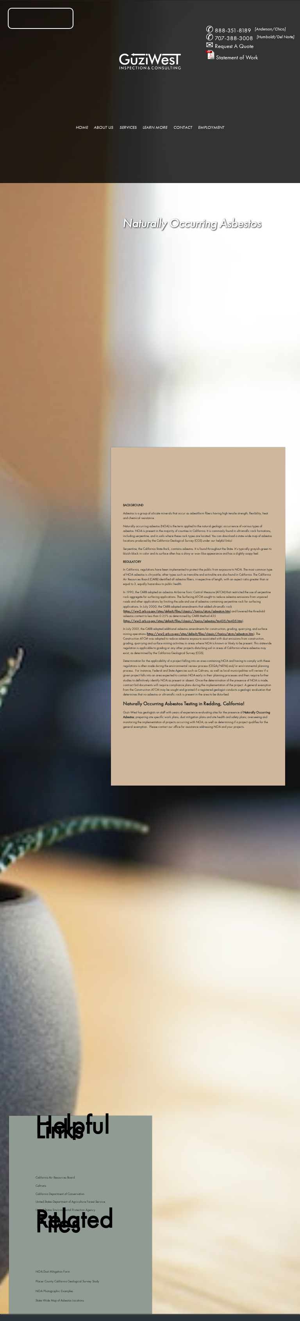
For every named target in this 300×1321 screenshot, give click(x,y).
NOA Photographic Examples (54, 1291)
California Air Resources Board (55, 1177)
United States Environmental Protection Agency (65, 1210)
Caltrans (41, 1186)
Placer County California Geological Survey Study (67, 1281)
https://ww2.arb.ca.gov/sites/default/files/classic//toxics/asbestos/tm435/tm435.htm (183, 621)
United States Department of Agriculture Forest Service (70, 1202)
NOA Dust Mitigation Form (53, 1271)
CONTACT (182, 127)
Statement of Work (236, 57)
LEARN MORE (155, 127)
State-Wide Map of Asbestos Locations (60, 1300)
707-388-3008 (250, 38)
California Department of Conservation (60, 1194)
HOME (82, 127)
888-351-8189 (246, 30)
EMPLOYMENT (211, 127)
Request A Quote (230, 46)
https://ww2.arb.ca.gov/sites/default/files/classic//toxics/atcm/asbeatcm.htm (177, 611)
